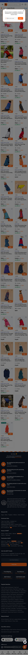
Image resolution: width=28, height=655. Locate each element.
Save (20, 18)
